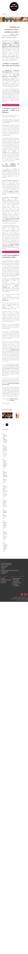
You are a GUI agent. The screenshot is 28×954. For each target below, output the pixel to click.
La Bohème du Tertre (12, 191)
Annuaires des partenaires (6, 564)
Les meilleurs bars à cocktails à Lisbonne (5, 462)
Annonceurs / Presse (17, 582)
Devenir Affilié (16, 581)
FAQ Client (3, 582)
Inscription (3, 578)
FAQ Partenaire (16, 580)
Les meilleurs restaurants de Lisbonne (5, 534)
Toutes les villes (4, 566)
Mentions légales (4, 571)
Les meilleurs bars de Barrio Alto (5, 502)
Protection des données (6, 580)
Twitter (16, 398)
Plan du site (3, 567)
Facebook (12, 398)
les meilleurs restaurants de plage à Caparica (5, 545)
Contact (2, 569)
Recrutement (15, 584)
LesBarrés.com (8, 70)
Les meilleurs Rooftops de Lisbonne (5, 512)
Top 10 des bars (16, 585)
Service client (4, 581)
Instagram (12, 400)
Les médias (3, 573)
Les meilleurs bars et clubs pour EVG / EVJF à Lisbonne (5, 475)
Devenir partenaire (16, 578)
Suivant (17, 34)
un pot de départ (13, 76)
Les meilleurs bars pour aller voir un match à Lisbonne (5, 449)
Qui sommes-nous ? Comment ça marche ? (9, 570)
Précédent (12, 34)
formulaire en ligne (15, 350)
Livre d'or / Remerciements (6, 563)
